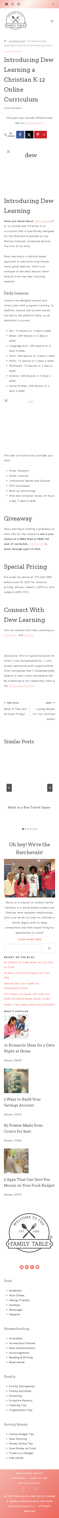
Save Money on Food (22, 1448)
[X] (12, 4)
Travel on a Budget (21, 1453)
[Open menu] (52, 21)
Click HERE (36, 543)
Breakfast (15, 1290)
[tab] (23, 829)
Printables (15, 1338)
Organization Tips (20, 1410)
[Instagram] (18, 4)
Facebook (10, 635)
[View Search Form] (53, 4)
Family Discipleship (21, 1386)
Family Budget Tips (21, 1434)
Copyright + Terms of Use (29, 1478)
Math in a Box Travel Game (29, 807)
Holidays (14, 1305)
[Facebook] (6, 4)
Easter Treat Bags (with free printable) (29, 1004)
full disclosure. (34, 123)
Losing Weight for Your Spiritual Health (44, 711)
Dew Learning (43, 221)
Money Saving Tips (21, 1443)
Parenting (15, 1395)
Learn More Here (29, 939)
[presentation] (29, 775)
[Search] (49, 948)
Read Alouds (17, 1362)
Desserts (14, 1314)
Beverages (15, 1309)
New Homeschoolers (22, 1348)
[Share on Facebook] (20, 134)
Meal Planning (18, 1438)
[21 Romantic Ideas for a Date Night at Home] (29, 1026)
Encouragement (19, 1352)
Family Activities (20, 1391)
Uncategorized (13, 51)
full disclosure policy (22, 685)
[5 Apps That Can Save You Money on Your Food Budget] (29, 1161)
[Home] (5, 41)
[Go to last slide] (9, 788)
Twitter (28, 635)
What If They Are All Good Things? (15, 709)
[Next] (49, 788)
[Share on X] (29, 134)
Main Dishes (17, 1295)
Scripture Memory (20, 1400)
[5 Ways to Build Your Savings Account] (29, 1080)
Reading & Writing (21, 1357)
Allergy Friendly (19, 1300)
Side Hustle (16, 1457)
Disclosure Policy (29, 1473)
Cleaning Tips (17, 1405)
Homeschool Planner (22, 1343)
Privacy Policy (29, 1483)
